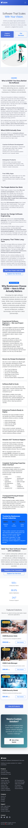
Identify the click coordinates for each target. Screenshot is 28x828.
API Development (19, 780)
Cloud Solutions (19, 788)
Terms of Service (5, 811)
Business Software (5, 772)
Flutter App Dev (5, 780)
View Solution (20, 642)
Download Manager (20, 782)
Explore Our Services (14, 274)
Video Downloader (19, 783)
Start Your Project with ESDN (14, 270)
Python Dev (4, 785)
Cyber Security (19, 787)
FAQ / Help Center (5, 806)
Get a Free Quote (15, 741)
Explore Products (7, 34)
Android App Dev (5, 782)
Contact (3, 801)
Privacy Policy (4, 809)
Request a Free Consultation (13, 570)
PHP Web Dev (4, 783)
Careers (3, 799)
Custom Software (5, 788)
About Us (3, 796)
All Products (4, 771)
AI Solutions (18, 785)
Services (3, 798)
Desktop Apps (4, 787)
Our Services (21, 34)
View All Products (14, 706)
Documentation (5, 808)
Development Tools (6, 774)
